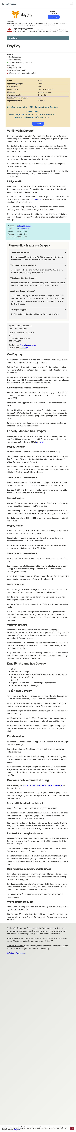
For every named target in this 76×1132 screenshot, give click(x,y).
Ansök (54, 17)
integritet (17, 1130)
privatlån (40, 442)
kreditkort (38, 199)
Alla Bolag (23, 348)
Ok (72, 1128)
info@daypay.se (23, 229)
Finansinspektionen (27, 345)
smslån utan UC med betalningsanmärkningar (43, 785)
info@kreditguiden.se (16, 953)
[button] (71, 4)
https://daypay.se (23, 226)
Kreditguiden (9, 3)
